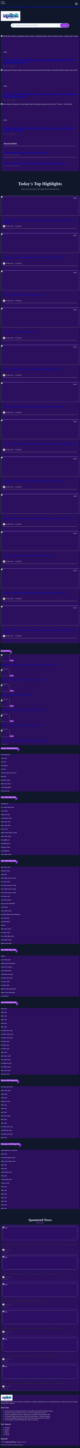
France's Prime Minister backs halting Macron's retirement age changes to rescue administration (23, 740)
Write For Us (4, 1445)
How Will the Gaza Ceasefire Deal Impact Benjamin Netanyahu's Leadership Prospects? (21, 725)
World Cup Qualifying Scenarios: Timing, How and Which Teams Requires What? (27, 1414)
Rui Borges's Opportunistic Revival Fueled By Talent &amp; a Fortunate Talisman (27, 1416)
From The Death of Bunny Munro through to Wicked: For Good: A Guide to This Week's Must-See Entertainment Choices (29, 664)
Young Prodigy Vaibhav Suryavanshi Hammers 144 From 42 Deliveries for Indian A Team (32, 257)
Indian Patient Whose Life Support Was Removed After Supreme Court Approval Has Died (22, 679)
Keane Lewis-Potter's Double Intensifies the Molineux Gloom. (23, 295)
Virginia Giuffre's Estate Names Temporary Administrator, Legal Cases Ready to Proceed (32, 481)
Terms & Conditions (13, 1445)
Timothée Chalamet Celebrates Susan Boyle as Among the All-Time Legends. (28, 555)
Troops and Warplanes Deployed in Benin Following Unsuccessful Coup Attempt (27, 1418)
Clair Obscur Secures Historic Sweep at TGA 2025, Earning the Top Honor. (26, 1413)
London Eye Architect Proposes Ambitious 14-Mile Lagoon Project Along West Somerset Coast (34, 593)
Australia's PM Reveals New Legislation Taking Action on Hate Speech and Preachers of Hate (35, 163)
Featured (7, 1434)
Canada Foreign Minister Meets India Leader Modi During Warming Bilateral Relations (32, 369)
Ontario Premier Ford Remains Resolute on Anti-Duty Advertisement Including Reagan (29, 1411)
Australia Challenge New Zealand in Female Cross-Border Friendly (26, 152)
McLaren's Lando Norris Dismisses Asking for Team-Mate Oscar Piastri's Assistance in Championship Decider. (39, 444)
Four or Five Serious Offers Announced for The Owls (20, 332)
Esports (7, 1431)
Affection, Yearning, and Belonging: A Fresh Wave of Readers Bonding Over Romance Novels (23, 710)
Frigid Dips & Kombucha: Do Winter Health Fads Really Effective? (17, 694)
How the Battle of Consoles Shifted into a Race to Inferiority (21, 1420)
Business (7, 1429)
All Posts (7, 1427)
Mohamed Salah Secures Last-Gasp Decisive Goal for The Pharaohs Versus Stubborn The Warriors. (36, 518)
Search (65, 25)
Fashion (7, 1433)
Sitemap (21, 1445)
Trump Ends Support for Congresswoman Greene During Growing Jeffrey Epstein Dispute (33, 406)
